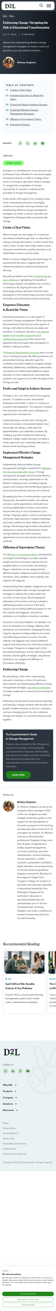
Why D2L (8, 1085)
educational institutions (38, 687)
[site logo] (10, 5)
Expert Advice (13, 163)
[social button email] (42, 143)
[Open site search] (41, 5)
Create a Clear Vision (21, 90)
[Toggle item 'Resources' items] (17, 1110)
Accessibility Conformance (14, 1144)
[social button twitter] (27, 143)
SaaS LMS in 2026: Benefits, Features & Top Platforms (20, 986)
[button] (7, 1271)
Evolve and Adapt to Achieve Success (29, 104)
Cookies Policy (9, 1149)
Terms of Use (8, 1138)
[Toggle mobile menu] (49, 5)
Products (7, 1091)
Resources (8, 1110)
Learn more (18, 775)
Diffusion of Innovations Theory (26, 119)
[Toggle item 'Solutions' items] (16, 1103)
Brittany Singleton (26, 62)
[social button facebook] (20, 143)
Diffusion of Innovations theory (22, 554)
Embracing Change (20, 124)
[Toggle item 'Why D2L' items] (16, 1085)
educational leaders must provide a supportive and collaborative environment (26, 335)
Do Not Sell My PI (10, 1133)
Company (8, 1097)
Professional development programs (21, 352)
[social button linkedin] (35, 143)
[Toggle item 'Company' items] (16, 1097)
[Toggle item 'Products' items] (15, 1091)
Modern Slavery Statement (15, 1154)
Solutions (8, 1104)
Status (6, 1123)
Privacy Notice (9, 1128)
